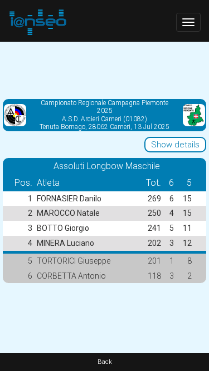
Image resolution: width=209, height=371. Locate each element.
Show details (175, 145)
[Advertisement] (104, 69)
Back (105, 361)
